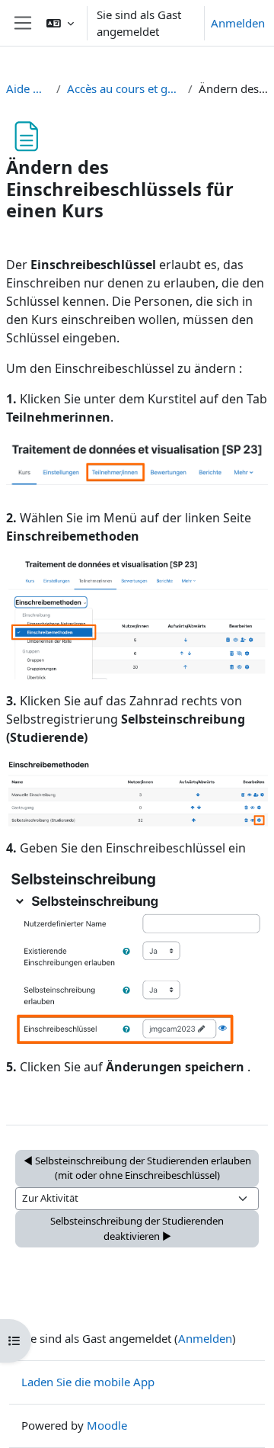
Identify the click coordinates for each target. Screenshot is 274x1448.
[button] (60, 23)
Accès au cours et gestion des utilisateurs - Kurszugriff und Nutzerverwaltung (124, 88)
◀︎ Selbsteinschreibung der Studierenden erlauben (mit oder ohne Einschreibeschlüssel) (137, 1168)
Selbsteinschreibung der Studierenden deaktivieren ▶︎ (137, 1228)
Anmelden (238, 23)
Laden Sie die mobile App (88, 1381)
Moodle (107, 1425)
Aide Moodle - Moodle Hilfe (28, 88)
